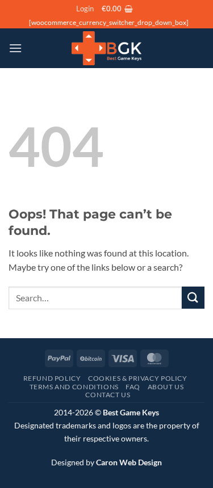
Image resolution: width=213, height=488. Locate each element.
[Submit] (193, 298)
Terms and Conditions (74, 386)
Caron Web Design (129, 462)
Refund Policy (52, 378)
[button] (85, 8)
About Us (166, 386)
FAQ (133, 386)
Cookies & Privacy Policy (137, 378)
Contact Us (107, 394)
